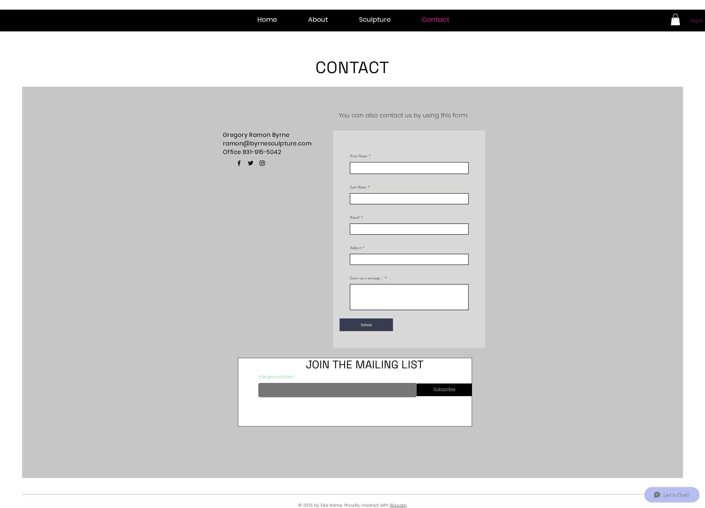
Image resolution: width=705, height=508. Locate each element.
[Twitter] (250, 163)
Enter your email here (275, 377)
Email (354, 217)
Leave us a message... (366, 278)
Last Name (358, 187)
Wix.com (398, 505)
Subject (355, 248)
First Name (358, 156)
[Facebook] (239, 163)
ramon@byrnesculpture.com (267, 143)
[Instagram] (262, 163)
